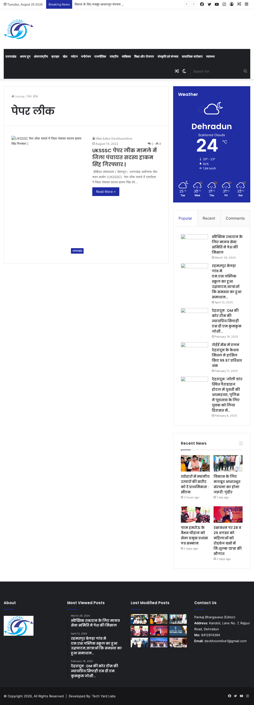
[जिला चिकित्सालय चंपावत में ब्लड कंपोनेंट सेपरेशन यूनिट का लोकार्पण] (178, 642)
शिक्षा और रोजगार (144, 56)
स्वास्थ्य (210, 56)
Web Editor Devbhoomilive (114, 138)
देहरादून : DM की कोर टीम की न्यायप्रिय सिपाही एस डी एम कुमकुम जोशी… (226, 321)
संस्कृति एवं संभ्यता (168, 56)
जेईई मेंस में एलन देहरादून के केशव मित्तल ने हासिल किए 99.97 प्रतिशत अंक (227, 355)
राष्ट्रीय (114, 56)
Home (19, 96)
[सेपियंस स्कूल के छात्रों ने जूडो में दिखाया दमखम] (139, 619)
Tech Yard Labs (104, 696)
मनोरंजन (86, 56)
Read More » (106, 192)
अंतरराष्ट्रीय (41, 56)
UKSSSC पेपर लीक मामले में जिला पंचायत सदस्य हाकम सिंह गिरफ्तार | (124, 157)
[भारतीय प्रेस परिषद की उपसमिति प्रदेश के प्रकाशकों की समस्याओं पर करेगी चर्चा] (178, 630)
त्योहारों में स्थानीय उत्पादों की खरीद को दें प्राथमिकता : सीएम (195, 484)
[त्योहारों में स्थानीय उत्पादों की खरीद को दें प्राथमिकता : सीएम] (195, 463)
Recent (209, 218)
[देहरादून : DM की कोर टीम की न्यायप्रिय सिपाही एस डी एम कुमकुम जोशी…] (194, 317)
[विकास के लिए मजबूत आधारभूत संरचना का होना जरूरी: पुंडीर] (228, 463)
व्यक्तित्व (126, 56)
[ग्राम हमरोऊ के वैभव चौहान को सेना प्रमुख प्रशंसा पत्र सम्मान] (195, 514)
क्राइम (55, 56)
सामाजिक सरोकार (192, 56)
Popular (185, 218)
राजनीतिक (100, 56)
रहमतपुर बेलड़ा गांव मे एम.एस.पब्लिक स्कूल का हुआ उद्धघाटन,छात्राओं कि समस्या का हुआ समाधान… (226, 281)
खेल (65, 56)
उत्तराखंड (10, 56)
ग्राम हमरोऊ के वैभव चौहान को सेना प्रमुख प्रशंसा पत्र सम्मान (194, 535)
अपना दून (25, 56)
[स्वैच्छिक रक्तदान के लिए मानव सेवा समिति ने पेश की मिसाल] (194, 243)
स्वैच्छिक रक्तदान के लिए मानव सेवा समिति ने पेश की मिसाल (227, 244)
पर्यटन (74, 56)
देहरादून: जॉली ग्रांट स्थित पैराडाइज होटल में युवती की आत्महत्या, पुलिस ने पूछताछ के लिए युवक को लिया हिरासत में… (227, 395)
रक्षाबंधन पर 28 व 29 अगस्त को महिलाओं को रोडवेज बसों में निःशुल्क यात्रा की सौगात (228, 540)
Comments (235, 218)
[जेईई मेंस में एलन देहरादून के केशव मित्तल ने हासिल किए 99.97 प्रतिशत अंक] (194, 351)
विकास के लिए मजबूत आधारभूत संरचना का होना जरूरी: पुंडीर (110, 4)
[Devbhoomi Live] (18, 29)
